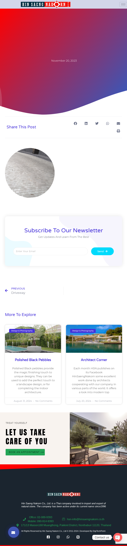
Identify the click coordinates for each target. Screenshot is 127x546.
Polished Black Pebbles (33, 360)
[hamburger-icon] (123, 4)
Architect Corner (94, 360)
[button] (75, 123)
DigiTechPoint (99, 531)
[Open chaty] (117, 537)
